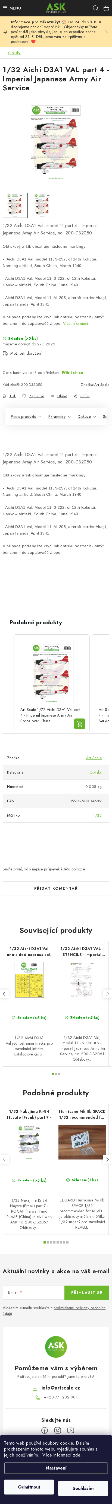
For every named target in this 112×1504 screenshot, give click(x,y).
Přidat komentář (56, 888)
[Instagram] (57, 1430)
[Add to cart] (79, 723)
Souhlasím (83, 1488)
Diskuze (84, 416)
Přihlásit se (72, 372)
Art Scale (102, 384)
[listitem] (52, 683)
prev (4, 994)
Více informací (75, 323)
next (107, 994)
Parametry (57, 416)
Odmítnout (29, 1487)
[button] (8, 683)
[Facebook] (44, 1430)
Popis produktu (23, 416)
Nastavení (56, 1468)
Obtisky (95, 772)
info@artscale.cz (61, 1387)
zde (76, 1455)
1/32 (97, 815)
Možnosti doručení (26, 353)
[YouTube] (70, 1430)
